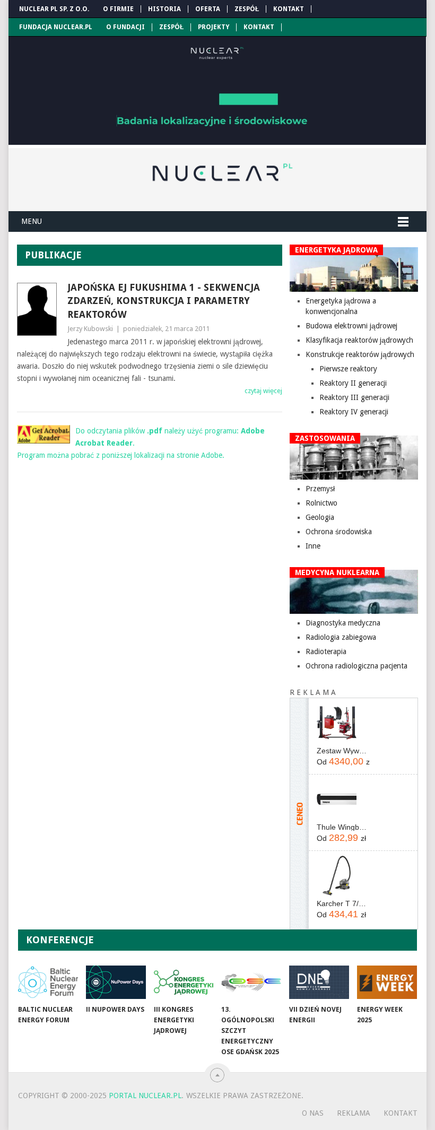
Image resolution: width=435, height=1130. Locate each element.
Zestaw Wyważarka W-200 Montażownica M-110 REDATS (343, 750)
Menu (31, 221)
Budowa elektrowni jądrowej (351, 325)
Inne (313, 546)
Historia (164, 9)
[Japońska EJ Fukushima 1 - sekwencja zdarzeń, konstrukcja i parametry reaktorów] (38, 309)
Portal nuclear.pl (145, 1095)
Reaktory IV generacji (353, 411)
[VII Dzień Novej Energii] (319, 982)
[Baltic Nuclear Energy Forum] (48, 982)
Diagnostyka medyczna (343, 623)
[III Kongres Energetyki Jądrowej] (184, 982)
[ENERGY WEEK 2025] (387, 982)
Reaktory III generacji (354, 397)
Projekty (213, 27)
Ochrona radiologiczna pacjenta (356, 666)
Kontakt (288, 9)
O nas (313, 1113)
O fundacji (125, 27)
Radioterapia (326, 651)
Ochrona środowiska (339, 531)
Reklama (353, 1113)
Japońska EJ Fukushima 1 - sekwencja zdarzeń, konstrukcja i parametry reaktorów (163, 300)
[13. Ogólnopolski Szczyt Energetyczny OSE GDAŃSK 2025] (251, 982)
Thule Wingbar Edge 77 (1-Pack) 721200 (343, 827)
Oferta (207, 9)
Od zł (343, 761)
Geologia (320, 517)
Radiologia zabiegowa (341, 637)
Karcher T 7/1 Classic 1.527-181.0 (343, 903)
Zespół (246, 9)
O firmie (118, 9)
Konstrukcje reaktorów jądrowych (360, 354)
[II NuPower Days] (116, 982)
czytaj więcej (263, 391)
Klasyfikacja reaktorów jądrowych (359, 340)
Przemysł (320, 488)
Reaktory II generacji (353, 383)
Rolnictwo (321, 503)
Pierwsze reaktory (348, 368)
